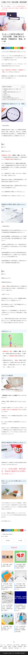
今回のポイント (6, 94)
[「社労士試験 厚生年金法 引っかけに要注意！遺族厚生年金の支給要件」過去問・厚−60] (7, 576)
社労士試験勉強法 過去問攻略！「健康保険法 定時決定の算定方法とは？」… (20, 608)
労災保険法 (14, 646)
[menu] (26, 2)
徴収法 (25, 646)
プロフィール (2, 644)
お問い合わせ (9, 644)
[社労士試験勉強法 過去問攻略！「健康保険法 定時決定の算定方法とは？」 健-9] (21, 597)
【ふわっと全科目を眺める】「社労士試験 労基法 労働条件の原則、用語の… (7, 608)
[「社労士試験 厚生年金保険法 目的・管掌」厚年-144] (7, 619)
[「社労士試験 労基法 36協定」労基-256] (7, 557)
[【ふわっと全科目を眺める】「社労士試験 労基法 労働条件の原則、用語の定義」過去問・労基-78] (7, 597)
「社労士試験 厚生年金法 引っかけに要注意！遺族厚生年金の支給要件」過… (7, 586)
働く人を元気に (17, 644)
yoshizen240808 (9, 534)
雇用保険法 (20, 646)
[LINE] (12, 48)
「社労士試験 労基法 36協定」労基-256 (7, 565)
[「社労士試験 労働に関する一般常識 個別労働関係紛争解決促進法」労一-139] (21, 576)
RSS (14, 642)
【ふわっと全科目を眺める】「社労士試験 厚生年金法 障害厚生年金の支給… (20, 629)
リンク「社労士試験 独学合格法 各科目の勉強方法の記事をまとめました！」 (13, 471)
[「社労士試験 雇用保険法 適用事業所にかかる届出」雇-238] (21, 557)
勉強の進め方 (23, 644)
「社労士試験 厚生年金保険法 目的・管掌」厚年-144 (7, 628)
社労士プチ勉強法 (7, 96)
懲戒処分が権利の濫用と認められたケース (12, 91)
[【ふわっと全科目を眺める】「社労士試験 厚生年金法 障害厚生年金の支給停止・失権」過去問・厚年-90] (21, 619)
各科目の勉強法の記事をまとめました (11, 97)
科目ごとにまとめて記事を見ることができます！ (13, 99)
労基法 (5, 646)
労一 (6, 6)
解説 (6, 90)
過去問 (8, 6)
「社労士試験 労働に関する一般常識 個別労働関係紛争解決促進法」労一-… (20, 586)
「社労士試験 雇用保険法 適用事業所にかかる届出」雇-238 (20, 566)
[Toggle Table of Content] (22, 87)
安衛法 (9, 646)
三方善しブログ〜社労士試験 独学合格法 (13, 2)
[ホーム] (1, 6)
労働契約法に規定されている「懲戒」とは (12, 89)
